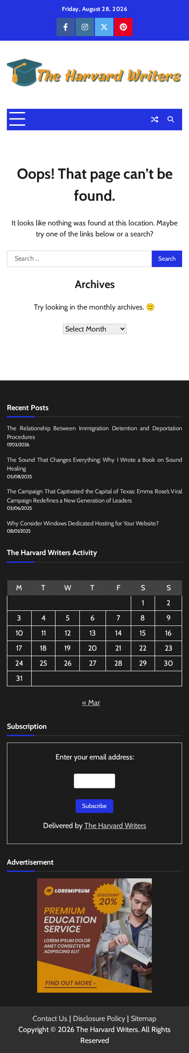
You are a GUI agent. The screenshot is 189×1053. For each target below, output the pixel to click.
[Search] (171, 119)
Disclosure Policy (99, 1018)
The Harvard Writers (115, 825)
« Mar (91, 702)
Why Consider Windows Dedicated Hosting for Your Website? (83, 523)
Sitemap (143, 1018)
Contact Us (50, 1018)
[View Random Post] (154, 119)
